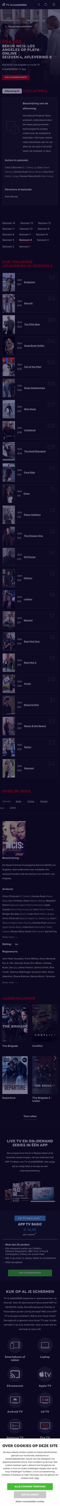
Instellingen (30, 1494)
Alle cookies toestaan (30, 1486)
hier (37, 1478)
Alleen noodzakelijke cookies (30, 1501)
